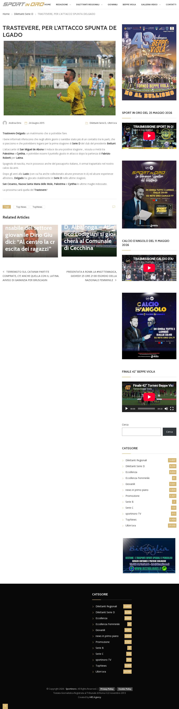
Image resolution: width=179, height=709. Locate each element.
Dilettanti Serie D (23, 14)
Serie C (129, 507)
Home (47, 4)
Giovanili (112, 4)
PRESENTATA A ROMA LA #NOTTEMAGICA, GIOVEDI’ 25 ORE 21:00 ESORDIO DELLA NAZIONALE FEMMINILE (91, 276)
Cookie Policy (125, 689)
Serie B (130, 501)
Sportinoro (71, 688)
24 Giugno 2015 (36, 122)
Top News (21, 206)
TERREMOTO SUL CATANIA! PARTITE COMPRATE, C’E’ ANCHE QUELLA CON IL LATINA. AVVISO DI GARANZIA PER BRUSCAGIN (31, 276)
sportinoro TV (133, 513)
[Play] (126, 408)
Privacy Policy (107, 689)
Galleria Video (149, 4)
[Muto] (166, 408)
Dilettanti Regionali (87, 4)
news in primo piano (137, 490)
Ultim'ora (112, 122)
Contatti (171, 4)
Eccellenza (131, 472)
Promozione (132, 495)
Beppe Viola (129, 4)
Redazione (62, 4)
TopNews (37, 206)
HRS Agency (95, 697)
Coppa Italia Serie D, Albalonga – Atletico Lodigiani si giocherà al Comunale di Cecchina (89, 234)
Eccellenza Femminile (138, 478)
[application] (149, 397)
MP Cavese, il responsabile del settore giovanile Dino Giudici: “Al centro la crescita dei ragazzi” (30, 234)
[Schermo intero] (172, 408)
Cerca (125, 424)
